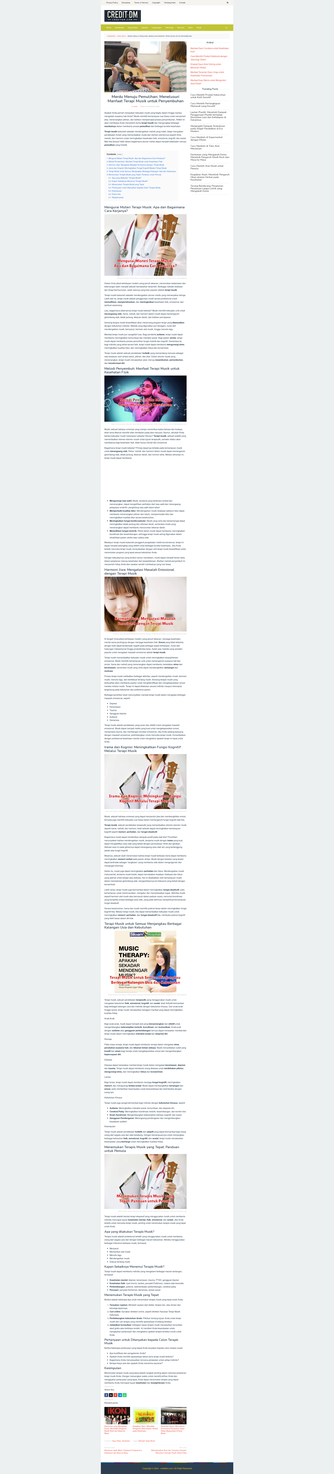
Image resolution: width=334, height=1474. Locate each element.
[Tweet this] (111, 1395)
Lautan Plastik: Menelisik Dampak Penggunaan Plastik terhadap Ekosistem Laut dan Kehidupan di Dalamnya (208, 116)
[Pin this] (115, 1395)
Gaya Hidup (116, 1441)
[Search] (226, 27)
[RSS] (228, 2)
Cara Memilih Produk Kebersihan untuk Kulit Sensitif (208, 96)
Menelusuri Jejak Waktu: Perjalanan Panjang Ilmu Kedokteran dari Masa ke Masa (123, 1450)
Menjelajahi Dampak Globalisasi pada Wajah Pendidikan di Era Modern (207, 128)
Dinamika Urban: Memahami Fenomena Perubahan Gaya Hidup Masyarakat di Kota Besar (172, 1429)
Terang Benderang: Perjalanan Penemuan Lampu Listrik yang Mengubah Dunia (206, 188)
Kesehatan (126, 1441)
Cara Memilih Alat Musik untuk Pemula (206, 167)
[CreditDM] (122, 15)
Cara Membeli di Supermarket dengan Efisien (206, 138)
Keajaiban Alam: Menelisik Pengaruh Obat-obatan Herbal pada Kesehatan (145, 1428)
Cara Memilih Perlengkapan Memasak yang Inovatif (205, 105)
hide (119, 154)
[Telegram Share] (120, 1395)
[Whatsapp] (125, 1395)
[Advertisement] (145, 480)
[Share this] (106, 1395)
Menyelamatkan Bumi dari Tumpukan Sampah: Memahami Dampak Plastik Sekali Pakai (169, 1450)
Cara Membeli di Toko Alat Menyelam (204, 147)
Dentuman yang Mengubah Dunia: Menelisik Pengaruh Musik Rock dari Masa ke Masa (115, 1429)
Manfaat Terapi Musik (147, 1441)
